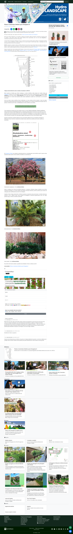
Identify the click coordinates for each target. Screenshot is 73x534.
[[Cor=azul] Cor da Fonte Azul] (12, 305)
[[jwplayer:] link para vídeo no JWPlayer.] (29, 305)
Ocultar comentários (9, 318)
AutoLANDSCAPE (53, 85)
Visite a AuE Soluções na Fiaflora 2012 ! (14, 430)
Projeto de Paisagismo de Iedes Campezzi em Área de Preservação (57, 486)
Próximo (11, 276)
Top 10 (50, 440)
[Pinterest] (61, 529)
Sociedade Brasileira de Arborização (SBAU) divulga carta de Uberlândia (13, 414)
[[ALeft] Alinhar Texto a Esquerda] (5, 305)
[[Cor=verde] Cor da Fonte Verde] (11, 305)
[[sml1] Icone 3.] (23, 305)
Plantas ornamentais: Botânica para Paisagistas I (30, 34)
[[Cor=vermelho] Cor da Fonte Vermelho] (13, 305)
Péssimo (19, 311)
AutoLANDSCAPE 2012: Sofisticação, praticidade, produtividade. (35, 372)
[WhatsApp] (65, 529)
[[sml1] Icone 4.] (24, 305)
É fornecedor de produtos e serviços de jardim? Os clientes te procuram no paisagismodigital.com (58, 43)
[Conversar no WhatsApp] (70, 527)
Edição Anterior (8, 440)
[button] (5, 13)
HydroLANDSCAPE (53, 87)
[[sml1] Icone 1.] (21, 305)
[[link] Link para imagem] (15, 305)
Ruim (16, 311)
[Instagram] (63, 529)
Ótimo (7, 311)
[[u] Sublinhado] (10, 305)
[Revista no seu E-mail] (70, 531)
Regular (12, 311)
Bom (10, 311)
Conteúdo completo (31, 440)
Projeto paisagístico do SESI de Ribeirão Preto (14, 464)
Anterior (6, 276)
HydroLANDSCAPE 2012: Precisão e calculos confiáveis (57, 373)
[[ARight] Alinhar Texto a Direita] (7, 305)
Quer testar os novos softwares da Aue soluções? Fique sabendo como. (14, 391)
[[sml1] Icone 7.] (27, 305)
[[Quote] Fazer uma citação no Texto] (16, 305)
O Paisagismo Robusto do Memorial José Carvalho (58, 463)
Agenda (29, 506)
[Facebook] (52, 529)
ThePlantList (35, 47)
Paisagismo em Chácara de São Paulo (13, 488)
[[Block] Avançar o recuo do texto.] (18, 305)
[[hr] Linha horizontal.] (20, 305)
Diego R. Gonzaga (8, 26)
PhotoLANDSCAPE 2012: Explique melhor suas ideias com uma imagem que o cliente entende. (14, 373)
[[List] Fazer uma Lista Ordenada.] (17, 305)
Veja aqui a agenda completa (10, 512)
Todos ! (51, 92)
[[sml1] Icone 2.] (22, 305)
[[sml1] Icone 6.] (26, 305)
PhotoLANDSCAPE (53, 86)
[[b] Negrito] (8, 305)
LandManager (52, 91)
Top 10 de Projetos (31, 498)
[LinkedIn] (59, 529)
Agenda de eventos (9, 506)
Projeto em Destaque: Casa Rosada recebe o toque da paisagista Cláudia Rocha (35, 490)
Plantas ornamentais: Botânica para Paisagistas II (25, 349)
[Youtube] (54, 529)
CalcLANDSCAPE (53, 90)
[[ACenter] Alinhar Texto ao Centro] (6, 305)
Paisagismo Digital (37, 49)
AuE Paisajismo (56, 519)
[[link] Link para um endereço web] (14, 305)
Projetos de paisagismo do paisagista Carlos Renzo (35, 464)
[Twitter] (57, 529)
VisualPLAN (52, 89)
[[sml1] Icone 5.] (25, 305)
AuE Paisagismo (56, 518)
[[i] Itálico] (9, 305)
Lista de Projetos (9, 498)
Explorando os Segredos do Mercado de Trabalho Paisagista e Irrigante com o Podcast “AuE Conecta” (58, 73)
